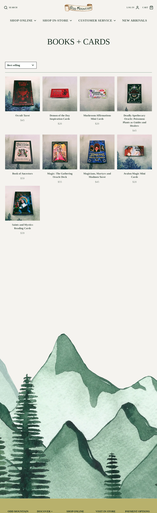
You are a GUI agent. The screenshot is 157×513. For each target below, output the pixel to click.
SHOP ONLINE (21, 20)
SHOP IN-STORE (55, 20)
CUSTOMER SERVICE (95, 20)
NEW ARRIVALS (134, 20)
